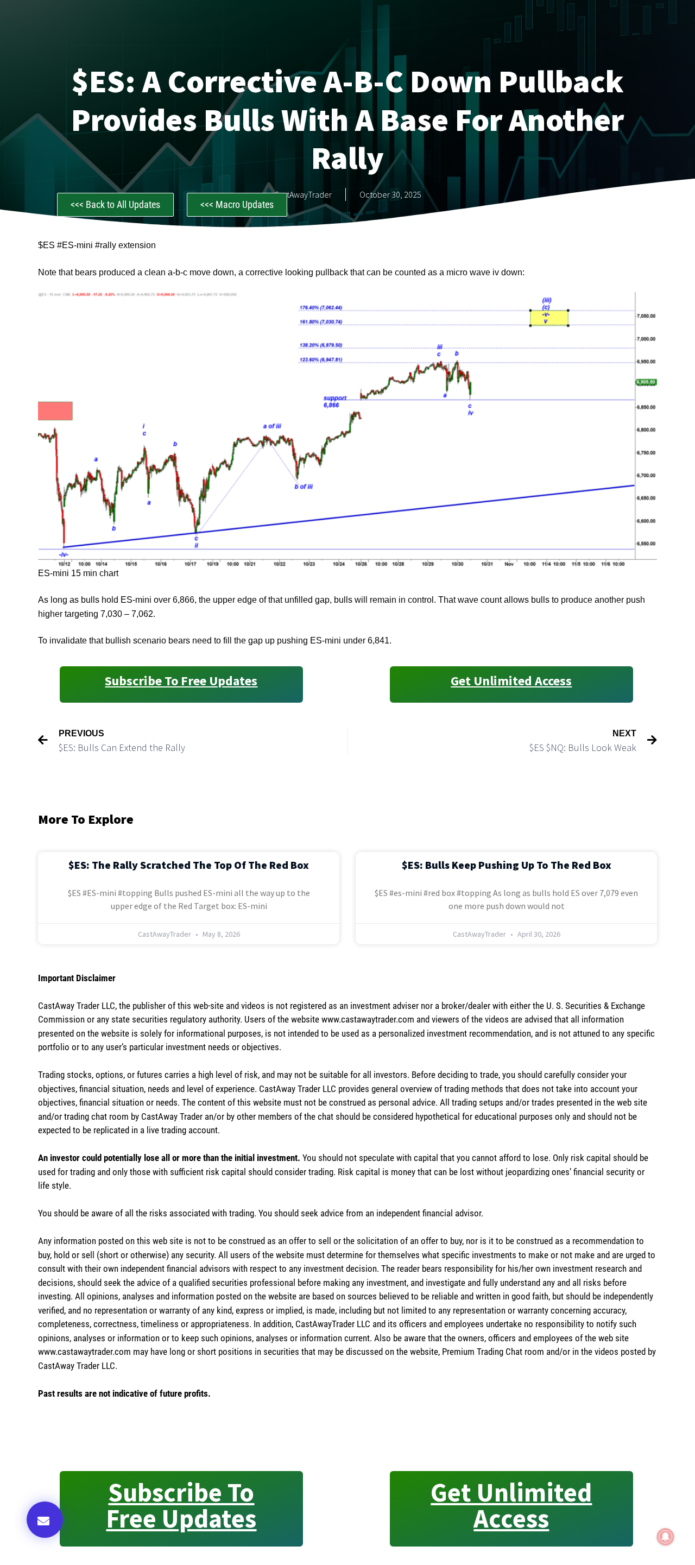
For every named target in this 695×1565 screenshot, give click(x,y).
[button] (45, 1519)
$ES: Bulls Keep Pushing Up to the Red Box (506, 865)
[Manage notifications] (665, 1536)
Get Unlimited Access (511, 680)
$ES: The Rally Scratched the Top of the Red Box (188, 865)
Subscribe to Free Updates (181, 680)
